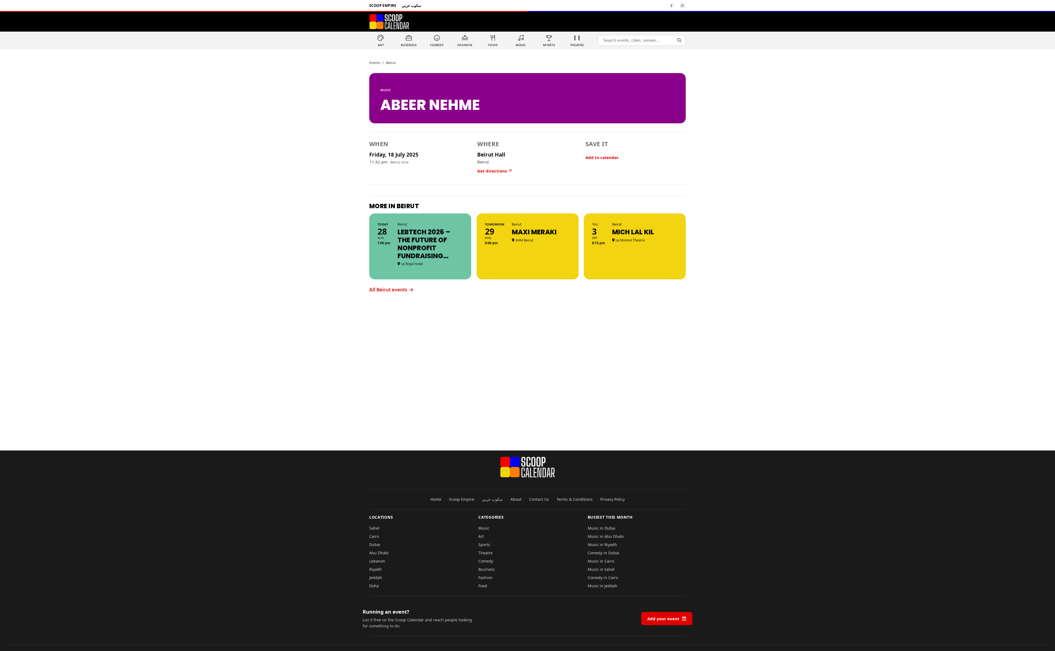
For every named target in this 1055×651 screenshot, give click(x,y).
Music (386, 90)
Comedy (485, 561)
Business (486, 569)
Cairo (374, 536)
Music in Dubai (601, 528)
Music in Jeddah (602, 585)
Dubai (374, 544)
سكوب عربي (411, 5)
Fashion (485, 577)
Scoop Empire (382, 5)
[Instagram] (682, 5)
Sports (484, 544)
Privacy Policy (612, 499)
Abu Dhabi (379, 552)
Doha (374, 585)
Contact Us (539, 499)
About (515, 499)
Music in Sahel (601, 569)
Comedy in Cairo (603, 577)
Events (374, 62)
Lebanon (377, 561)
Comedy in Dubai (603, 552)
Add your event (663, 618)
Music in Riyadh (602, 544)
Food (482, 585)
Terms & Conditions (575, 499)
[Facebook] (671, 5)
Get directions (494, 171)
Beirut (391, 62)
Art (481, 536)
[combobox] (642, 40)
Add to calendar (602, 157)
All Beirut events (391, 289)
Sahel (374, 528)
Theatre (485, 552)
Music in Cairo (601, 561)
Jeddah (375, 577)
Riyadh (375, 569)
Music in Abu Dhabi (606, 536)
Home (436, 499)
